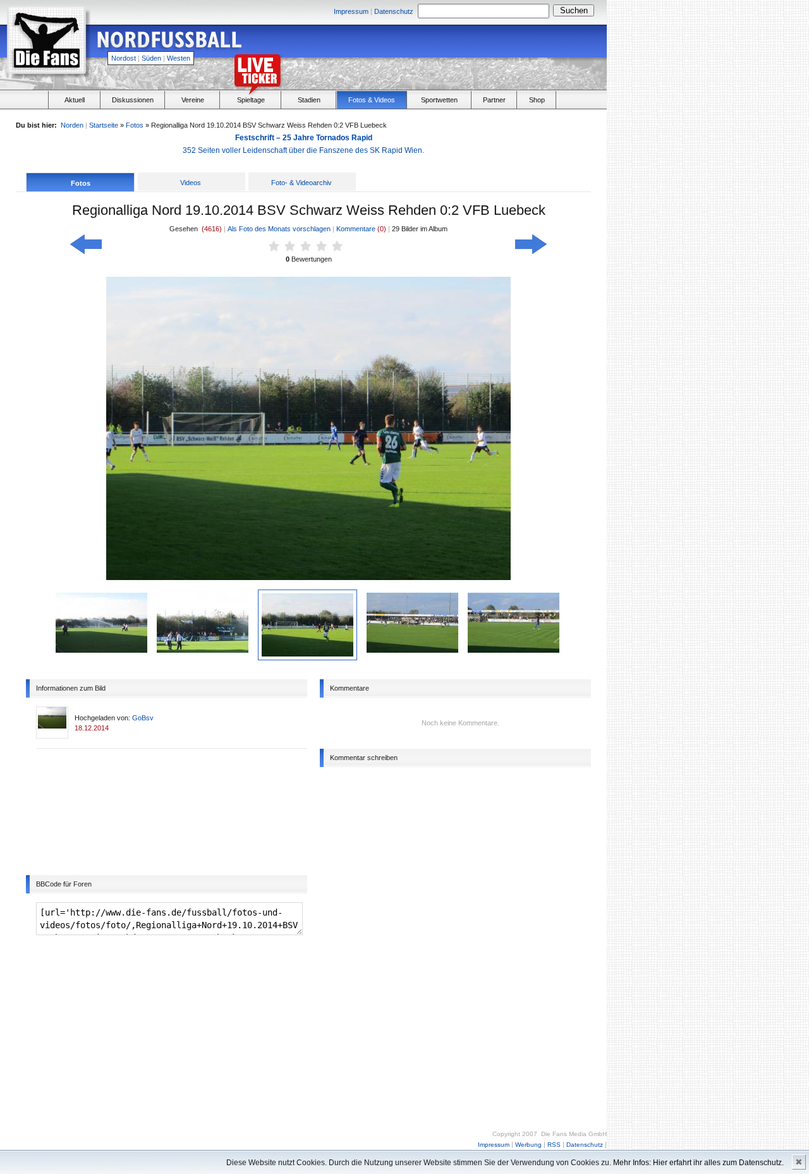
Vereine (192, 100)
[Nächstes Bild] (531, 249)
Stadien (309, 100)
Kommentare (356, 229)
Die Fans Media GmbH (574, 1133)
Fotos (134, 125)
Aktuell (74, 100)
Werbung (528, 1144)
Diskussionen (133, 100)
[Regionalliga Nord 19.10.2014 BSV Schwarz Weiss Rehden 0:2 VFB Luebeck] (101, 650)
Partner (494, 100)
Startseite (103, 125)
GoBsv (143, 718)
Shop (537, 100)
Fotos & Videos (371, 100)
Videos (190, 182)
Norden (72, 125)
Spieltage (251, 100)
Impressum (351, 11)
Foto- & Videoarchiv (301, 182)
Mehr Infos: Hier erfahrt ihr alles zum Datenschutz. (698, 1162)
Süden (151, 58)
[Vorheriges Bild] (86, 249)
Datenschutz (393, 11)
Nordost (123, 58)
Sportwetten (439, 100)
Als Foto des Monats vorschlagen (279, 229)
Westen (178, 58)
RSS (554, 1144)
